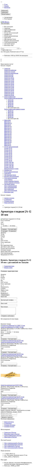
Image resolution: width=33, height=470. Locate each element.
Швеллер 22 (7, 136)
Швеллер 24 (7, 137)
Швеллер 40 (7, 142)
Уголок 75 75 (8, 159)
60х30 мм (10, 115)
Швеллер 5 (7, 121)
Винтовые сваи (8, 192)
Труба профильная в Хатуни (12, 435)
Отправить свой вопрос (7, 316)
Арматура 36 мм (9, 93)
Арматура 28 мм (9, 90)
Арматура (7, 68)
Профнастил (8, 170)
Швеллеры (7, 120)
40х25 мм (10, 112)
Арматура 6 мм (8, 75)
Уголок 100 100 (8, 162)
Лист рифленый (9, 189)
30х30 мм (10, 104)
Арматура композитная (11, 73)
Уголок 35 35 (8, 151)
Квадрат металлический (11, 176)
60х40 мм (10, 117)
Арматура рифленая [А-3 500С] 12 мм (12, 327)
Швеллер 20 (7, 134)
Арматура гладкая (9, 71)
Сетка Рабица (8, 179)
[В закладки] (18, 339)
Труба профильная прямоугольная (14, 109)
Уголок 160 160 (8, 167)
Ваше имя (4, 296)
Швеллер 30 (7, 140)
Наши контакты (9, 202)
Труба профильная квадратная (13, 98)
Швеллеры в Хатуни (10, 437)
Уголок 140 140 (8, 165)
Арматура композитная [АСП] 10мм (11, 385)
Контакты (7, 7)
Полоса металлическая (11, 172)
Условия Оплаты (9, 426)
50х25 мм (10, 114)
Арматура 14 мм (9, 81)
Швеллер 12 (7, 128)
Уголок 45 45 (8, 154)
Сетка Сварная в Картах (11, 181)
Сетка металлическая (10, 178)
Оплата (6, 6)
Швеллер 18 (7, 132)
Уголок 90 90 (8, 161)
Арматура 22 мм (9, 87)
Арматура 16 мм (9, 82)
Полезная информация (7, 419)
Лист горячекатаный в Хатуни (13, 443)
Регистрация (8, 19)
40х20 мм (10, 111)
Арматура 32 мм (9, 92)
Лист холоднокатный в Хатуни (13, 447)
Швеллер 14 (7, 129)
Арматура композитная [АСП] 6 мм (11, 342)
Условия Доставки (9, 425)
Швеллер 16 (7, 131)
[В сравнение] (20, 339)
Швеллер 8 (7, 125)
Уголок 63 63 (8, 157)
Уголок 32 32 (8, 150)
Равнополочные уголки (11, 168)
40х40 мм (10, 106)
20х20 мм (10, 101)
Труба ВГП (7, 173)
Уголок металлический (11, 146)
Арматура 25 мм (9, 89)
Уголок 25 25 (8, 148)
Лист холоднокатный (10, 190)
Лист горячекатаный (10, 186)
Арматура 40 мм (9, 95)
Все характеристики (7, 245)
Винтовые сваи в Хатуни (11, 434)
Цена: (2, 224)
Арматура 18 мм (9, 84)
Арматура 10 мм (9, 78)
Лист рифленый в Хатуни (12, 446)
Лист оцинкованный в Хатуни (13, 444)
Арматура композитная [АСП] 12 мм (12, 398)
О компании (8, 199)
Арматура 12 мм (9, 79)
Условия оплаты (9, 201)
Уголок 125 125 (8, 164)
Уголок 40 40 (8, 153)
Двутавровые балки (10, 175)
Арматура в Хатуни (10, 432)
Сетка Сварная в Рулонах (11, 182)
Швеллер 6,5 (8, 123)
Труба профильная (9, 96)
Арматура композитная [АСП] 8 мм (11, 355)
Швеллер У (7, 143)
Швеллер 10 (7, 126)
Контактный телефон (7, 300)
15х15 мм (10, 100)
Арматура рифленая (10, 70)
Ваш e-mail (4, 303)
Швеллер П (7, 145)
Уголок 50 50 (8, 156)
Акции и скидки (9, 198)
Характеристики (9, 266)
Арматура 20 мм (9, 86)
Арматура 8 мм (8, 76)
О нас (6, 4)
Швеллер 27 (7, 139)
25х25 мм (10, 103)
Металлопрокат (5, 429)
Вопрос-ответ (8, 267)
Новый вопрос (5, 295)
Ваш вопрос (4, 306)
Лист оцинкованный (10, 187)
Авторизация (8, 17)
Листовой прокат (9, 184)
